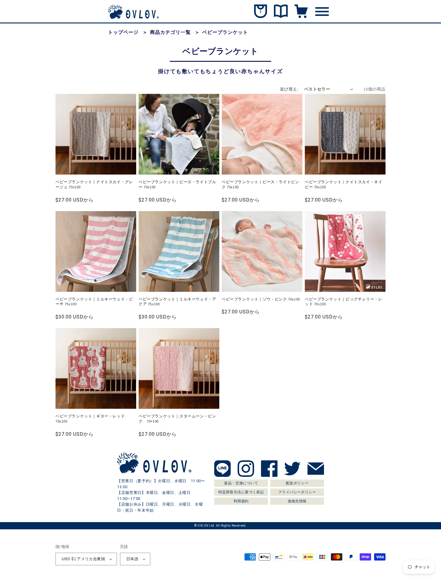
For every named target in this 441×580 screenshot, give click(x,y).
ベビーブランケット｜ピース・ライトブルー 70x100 (177, 185)
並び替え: (289, 89)
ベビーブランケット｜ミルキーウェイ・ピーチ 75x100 (94, 302)
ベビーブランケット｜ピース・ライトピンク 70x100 (260, 185)
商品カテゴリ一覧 (170, 32)
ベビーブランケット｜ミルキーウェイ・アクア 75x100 (177, 302)
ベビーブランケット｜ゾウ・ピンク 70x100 (261, 299)
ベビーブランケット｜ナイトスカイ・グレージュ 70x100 (94, 185)
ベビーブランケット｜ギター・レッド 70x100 (92, 419)
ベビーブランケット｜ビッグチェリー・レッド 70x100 (343, 302)
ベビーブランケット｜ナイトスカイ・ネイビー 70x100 (343, 185)
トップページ (123, 32)
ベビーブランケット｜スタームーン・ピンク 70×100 (177, 419)
